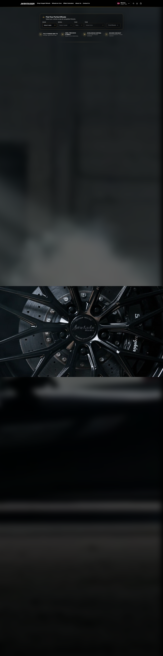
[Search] (133, 3)
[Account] (137, 3)
